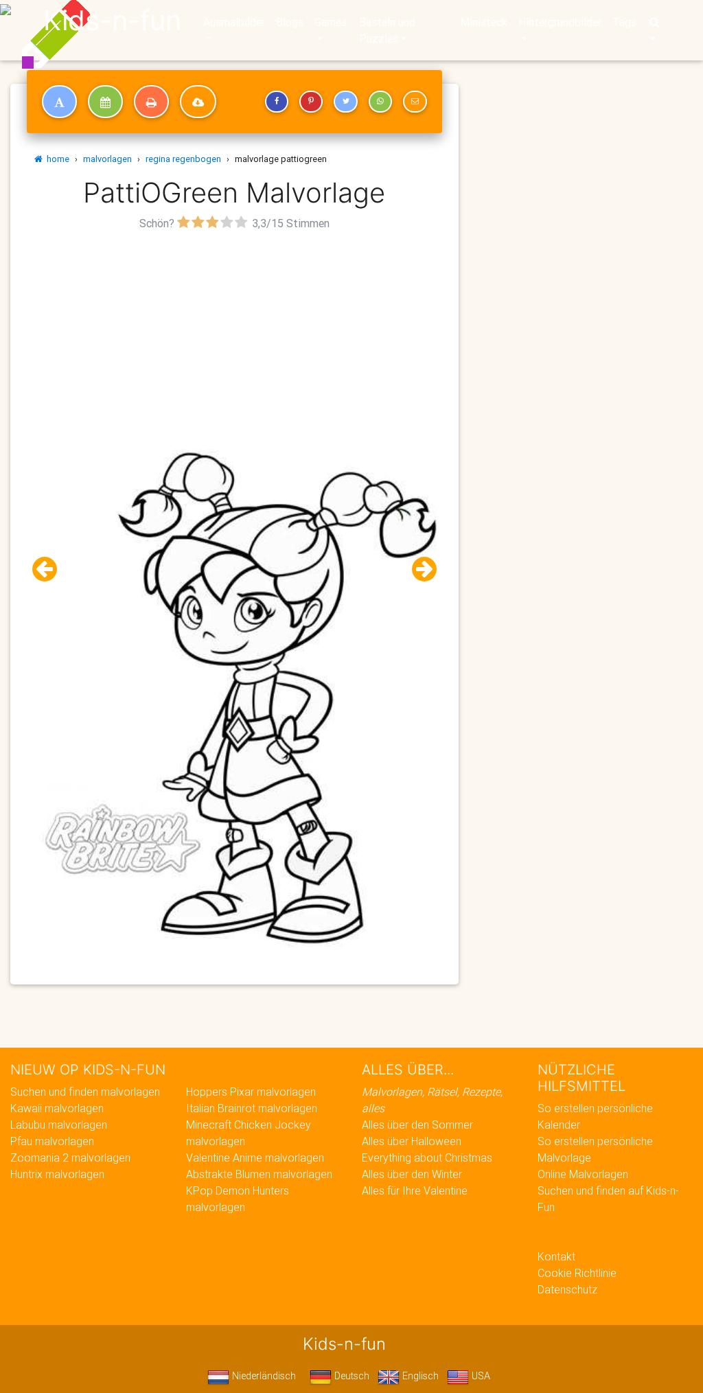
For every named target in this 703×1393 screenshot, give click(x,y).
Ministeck (483, 22)
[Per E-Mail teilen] (414, 102)
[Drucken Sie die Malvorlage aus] (151, 101)
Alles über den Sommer (417, 1124)
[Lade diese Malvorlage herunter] (198, 101)
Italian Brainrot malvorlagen (251, 1108)
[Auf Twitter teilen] (345, 102)
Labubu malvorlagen (58, 1124)
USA (479, 1376)
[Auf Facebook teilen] (276, 102)
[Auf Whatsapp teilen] (380, 102)
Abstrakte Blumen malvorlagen (259, 1174)
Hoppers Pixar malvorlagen (251, 1091)
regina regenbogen (183, 159)
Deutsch (350, 1376)
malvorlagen (107, 159)
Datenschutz (567, 1289)
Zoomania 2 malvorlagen (70, 1157)
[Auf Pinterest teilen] (311, 102)
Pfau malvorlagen (52, 1141)
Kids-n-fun (112, 20)
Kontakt (556, 1256)
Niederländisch (262, 1376)
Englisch (419, 1376)
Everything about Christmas (427, 1157)
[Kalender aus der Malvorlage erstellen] (105, 101)
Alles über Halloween (411, 1141)
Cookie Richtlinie (577, 1273)
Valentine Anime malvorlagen (255, 1157)
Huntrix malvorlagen (57, 1174)
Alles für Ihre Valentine (415, 1190)
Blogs (289, 22)
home (56, 159)
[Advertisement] (234, 330)
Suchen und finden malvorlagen (85, 1091)
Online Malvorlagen (583, 1174)
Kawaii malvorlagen (57, 1108)
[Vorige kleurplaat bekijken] (50, 569)
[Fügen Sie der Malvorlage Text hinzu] (59, 101)
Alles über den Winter (412, 1174)
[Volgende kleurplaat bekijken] (419, 569)
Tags (624, 22)
